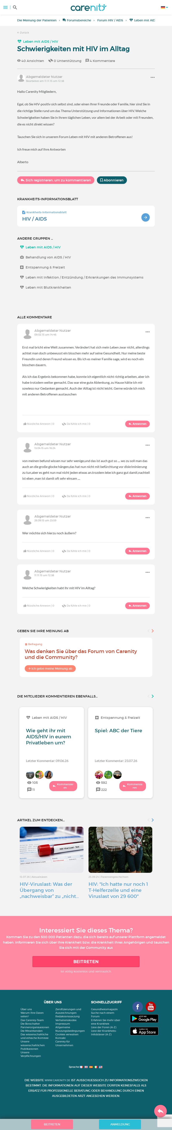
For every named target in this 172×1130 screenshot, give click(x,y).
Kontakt (60, 1038)
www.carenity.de (57, 1080)
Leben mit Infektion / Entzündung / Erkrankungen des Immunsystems (84, 277)
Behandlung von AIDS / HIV (48, 257)
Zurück (24, 32)
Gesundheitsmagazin (104, 1009)
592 (104, 782)
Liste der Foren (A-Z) (103, 1027)
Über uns (26, 1009)
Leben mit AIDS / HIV (149, 20)
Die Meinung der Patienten (36, 20)
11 (33, 790)
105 (35, 782)
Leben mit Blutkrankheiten (48, 287)
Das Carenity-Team (32, 1020)
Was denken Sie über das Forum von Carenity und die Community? (81, 654)
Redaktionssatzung (67, 1016)
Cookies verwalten (66, 1034)
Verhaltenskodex (66, 1020)
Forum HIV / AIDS (110, 20)
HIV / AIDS (34, 219)
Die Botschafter (30, 1023)
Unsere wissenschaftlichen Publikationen (33, 1045)
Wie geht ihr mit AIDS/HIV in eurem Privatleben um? (48, 737)
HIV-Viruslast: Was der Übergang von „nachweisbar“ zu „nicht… (49, 890)
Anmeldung (120, 1124)
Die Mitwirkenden (32, 1030)
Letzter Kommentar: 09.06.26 (47, 761)
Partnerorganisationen (35, 1027)
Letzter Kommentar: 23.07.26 (116, 761)
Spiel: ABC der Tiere (118, 731)
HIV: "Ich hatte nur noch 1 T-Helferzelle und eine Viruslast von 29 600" (118, 890)
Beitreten (86, 961)
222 (104, 790)
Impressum (62, 1023)
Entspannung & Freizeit (45, 267)
